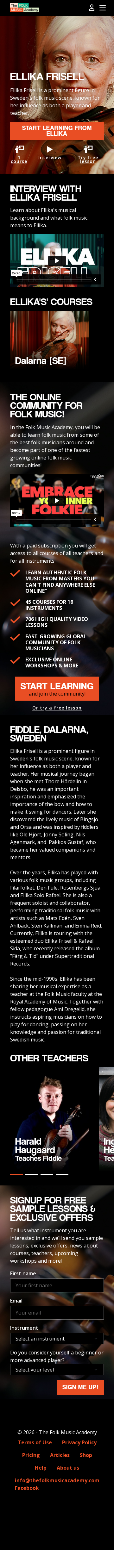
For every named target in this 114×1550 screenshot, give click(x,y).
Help (41, 1467)
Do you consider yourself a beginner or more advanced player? (57, 1356)
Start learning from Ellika (57, 130)
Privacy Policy (79, 1442)
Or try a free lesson (57, 708)
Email (16, 1300)
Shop (86, 1455)
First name (23, 1273)
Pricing (31, 1455)
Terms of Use (35, 1442)
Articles (60, 1455)
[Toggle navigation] (103, 8)
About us (68, 1467)
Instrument (24, 1327)
